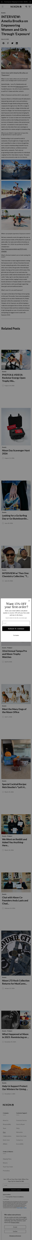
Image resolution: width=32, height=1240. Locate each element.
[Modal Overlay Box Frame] (16, 620)
